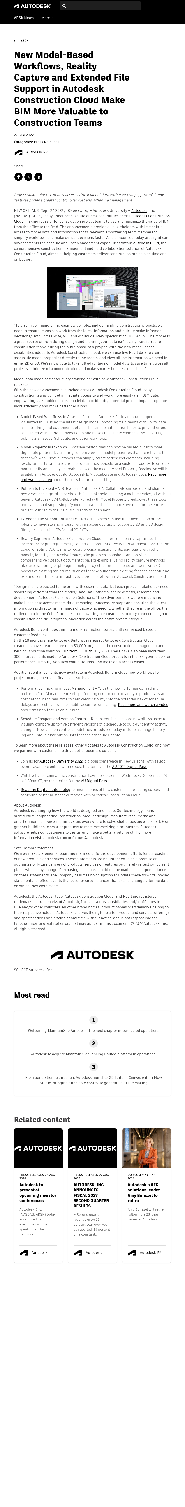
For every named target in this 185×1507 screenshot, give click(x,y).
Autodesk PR (36, 152)
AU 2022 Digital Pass (129, 766)
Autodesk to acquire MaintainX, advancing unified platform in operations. (93, 1054)
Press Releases (46, 142)
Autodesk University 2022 (61, 761)
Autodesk (139, 211)
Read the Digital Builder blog (45, 789)
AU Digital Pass (94, 781)
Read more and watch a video (143, 704)
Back (24, 41)
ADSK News (24, 18)
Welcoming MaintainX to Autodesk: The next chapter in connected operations (93, 1030)
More (45, 18)
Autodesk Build (146, 243)
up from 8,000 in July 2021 (86, 651)
